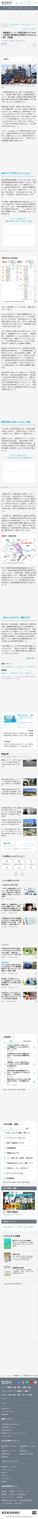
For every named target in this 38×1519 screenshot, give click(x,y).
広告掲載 (4, 1494)
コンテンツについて (7, 1469)
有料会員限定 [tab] (27, 1041)
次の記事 (32, 29)
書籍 (26, 1391)
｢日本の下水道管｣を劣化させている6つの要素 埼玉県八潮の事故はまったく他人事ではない (11, 822)
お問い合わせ (18, 1503)
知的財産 (19, 1497)
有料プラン (4, 1472)
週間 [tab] (27, 1128)
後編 (28, 658)
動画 (32, 8)
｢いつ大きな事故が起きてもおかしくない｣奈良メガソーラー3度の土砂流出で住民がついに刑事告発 (11, 832)
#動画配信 (30, 1227)
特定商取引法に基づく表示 (9, 1500)
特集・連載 (18, 8)
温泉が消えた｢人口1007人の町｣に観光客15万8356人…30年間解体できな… (18, 1081)
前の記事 (25, 29)
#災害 (18, 666)
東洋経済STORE (6, 1430)
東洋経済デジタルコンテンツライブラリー (14, 1433)
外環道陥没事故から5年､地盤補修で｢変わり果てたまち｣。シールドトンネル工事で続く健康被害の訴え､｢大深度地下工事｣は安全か (11, 812)
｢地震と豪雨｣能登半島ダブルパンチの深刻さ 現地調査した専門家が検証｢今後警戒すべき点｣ (11, 791)
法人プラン (4, 1475)
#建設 (3, 673)
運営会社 (4, 1491)
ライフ (5, 25)
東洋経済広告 (5, 1454)
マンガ (3, 1391)
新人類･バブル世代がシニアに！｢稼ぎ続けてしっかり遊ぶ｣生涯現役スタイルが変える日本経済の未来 (11, 981)
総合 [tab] (11, 1041)
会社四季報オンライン (8, 1427)
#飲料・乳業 (22, 1227)
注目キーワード (9, 1221)
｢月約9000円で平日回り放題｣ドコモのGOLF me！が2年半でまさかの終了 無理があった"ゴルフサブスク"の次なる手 (11, 951)
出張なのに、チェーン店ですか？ (18, 1168)
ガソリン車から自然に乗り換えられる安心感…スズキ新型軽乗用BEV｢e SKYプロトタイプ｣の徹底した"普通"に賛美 (11, 968)
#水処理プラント (15, 673)
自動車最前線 (11, 1148)
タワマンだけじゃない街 (15, 1173)
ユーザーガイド (6, 1478)
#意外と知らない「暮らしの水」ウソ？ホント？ (23, 25)
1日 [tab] (11, 1128)
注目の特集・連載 (9, 1188)
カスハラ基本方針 (6, 1503)
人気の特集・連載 (10, 1124)
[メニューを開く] (36, 3)
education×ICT (5, 1408)
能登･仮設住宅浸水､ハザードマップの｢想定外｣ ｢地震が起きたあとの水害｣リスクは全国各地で (11, 782)
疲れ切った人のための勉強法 (22, 1240)
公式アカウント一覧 (23, 1491)
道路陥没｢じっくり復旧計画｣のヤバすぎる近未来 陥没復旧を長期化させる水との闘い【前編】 (19, 35)
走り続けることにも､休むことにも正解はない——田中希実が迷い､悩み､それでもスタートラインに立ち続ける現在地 (11, 995)
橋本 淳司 (4, 43)
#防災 (27, 673)
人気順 (26, 8)
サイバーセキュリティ (8, 1411)
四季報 (19, 1391)
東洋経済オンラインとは (8, 1466)
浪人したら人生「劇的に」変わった (18, 1133)
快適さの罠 (16, 1254)
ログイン (28, 3)
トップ (3, 8)
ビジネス (4, 1395)
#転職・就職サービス (10, 1227)
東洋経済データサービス (8, 1451)
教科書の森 (4, 1457)
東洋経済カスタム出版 (26, 1454)
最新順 (10, 8)
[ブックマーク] (34, 45)
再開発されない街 (13, 1153)
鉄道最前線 (10, 1178)
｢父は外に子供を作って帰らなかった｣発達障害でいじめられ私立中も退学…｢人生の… (18, 1047)
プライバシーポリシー (8, 1497)
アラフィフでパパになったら (16, 1138)
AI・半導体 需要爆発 (10, 1212)
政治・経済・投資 (14, 1395)
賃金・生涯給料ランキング (15, 1143)
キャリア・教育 (27, 1395)
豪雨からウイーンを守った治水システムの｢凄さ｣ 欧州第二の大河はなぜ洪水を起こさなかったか (11, 763)
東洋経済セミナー (25, 1451)
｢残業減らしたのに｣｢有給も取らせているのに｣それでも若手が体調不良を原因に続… (18, 1064)
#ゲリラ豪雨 (29, 666)
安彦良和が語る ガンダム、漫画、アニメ (20, 1163)
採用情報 (11, 1491)
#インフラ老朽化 (6, 666)
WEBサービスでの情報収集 (17, 1494)
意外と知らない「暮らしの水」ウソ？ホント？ (26, 717)
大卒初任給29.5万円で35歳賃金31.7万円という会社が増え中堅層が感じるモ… (18, 1055)
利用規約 (4, 1481)
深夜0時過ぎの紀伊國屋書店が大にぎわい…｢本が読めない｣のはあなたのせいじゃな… (18, 1072)
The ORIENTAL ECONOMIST (10, 1424)
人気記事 (6, 1037)
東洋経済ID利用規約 (26, 1500)
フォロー (16, 44)
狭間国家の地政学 (18, 1268)
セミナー (10, 1391)
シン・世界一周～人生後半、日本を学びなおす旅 (21, 1158)
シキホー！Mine (6, 1436)
